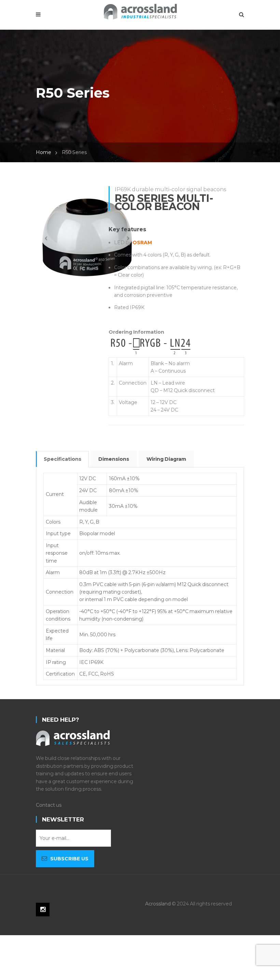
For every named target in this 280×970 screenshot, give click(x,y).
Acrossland (158, 904)
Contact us (48, 805)
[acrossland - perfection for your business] (140, 11)
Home (43, 152)
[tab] (62, 459)
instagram (43, 909)
